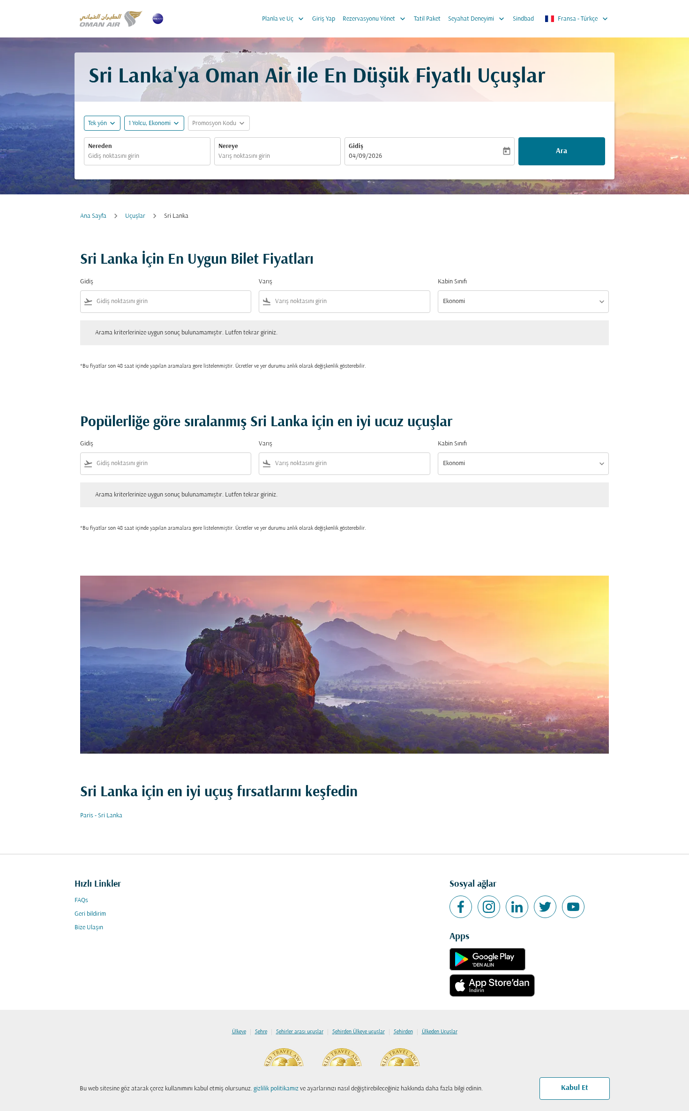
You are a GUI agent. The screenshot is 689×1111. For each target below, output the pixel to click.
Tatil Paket (427, 18)
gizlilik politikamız (276, 1088)
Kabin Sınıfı (452, 281)
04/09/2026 (365, 156)
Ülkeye (239, 1032)
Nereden (100, 146)
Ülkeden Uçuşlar (439, 1032)
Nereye (228, 146)
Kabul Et (574, 1088)
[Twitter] (545, 907)
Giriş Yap (323, 18)
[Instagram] (489, 907)
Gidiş (356, 146)
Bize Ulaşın (89, 927)
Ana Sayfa (93, 216)
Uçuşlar (135, 216)
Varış (265, 281)
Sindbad (523, 18)
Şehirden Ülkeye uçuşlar (358, 1032)
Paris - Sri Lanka (101, 815)
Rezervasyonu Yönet (375, 18)
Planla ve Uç (284, 18)
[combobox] (147, 156)
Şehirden (403, 1032)
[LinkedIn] (517, 907)
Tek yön (97, 123)
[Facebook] (460, 907)
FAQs (81, 900)
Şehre (261, 1032)
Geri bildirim (90, 914)
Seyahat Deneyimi (477, 18)
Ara (561, 151)
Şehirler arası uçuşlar (299, 1032)
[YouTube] (573, 907)
